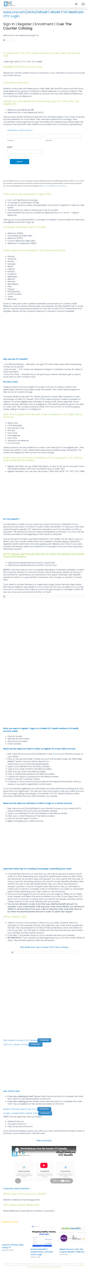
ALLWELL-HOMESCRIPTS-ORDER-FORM (20, 1113)
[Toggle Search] (76, 4)
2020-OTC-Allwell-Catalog (16, 1044)
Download (44, 1040)
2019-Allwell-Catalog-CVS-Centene (20, 1040)
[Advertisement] (44, 334)
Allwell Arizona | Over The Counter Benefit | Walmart (71, 1250)
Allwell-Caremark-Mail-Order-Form (20, 1109)
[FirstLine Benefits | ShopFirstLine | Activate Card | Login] (44, 1227)
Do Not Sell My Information (39, 1267)
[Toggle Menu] (83, 4)
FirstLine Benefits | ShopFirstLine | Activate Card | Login (42, 1252)
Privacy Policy (46, 186)
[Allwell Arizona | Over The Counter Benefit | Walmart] (72, 1227)
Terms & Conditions (60, 186)
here (55, 754)
